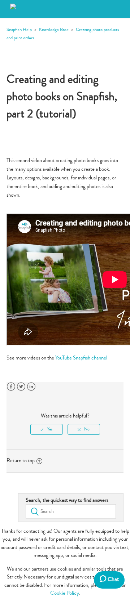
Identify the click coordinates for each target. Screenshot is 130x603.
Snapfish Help (19, 29)
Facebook (11, 386)
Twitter (21, 386)
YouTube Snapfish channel (81, 358)
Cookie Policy (64, 593)
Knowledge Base (54, 29)
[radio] (46, 429)
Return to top (20, 460)
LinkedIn (31, 386)
